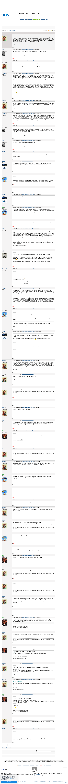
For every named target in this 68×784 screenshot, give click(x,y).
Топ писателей (32, 765)
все (10, 30)
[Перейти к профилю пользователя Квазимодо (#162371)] (3, 55)
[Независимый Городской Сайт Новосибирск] (5, 15)
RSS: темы (19, 765)
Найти (26, 19)
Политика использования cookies (38, 780)
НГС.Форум (3, 747)
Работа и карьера (8, 747)
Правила (41, 765)
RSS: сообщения (26, 765)
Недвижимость (21, 13)
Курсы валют (28, 16)
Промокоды (34, 16)
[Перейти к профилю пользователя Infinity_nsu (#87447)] (4, 202)
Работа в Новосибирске (14, 747)
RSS (49, 30)
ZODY (39, 14)
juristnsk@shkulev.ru (23, 781)
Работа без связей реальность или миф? (27, 49)
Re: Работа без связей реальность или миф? (28, 60)
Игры (39, 13)
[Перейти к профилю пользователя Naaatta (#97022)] (4, 438)
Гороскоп (33, 13)
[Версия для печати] (12, 47)
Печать (46, 30)
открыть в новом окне (40, 753)
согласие (10, 778)
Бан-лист (37, 765)
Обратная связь (48, 765)
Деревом (53, 30)
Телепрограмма (34, 14)
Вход (47, 19)
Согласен (9, 781)
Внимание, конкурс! (36, 19)
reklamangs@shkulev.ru (37, 774)
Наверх (66, 782)
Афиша (27, 14)
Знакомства (21, 14)
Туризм (27, 13)
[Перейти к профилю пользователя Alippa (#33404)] (4, 181)
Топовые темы (43, 19)
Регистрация (30, 19)
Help (44, 765)
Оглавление (22, 19)
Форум (20, 16)
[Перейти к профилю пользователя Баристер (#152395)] (4, 40)
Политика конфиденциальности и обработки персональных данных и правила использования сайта (48, 781)
